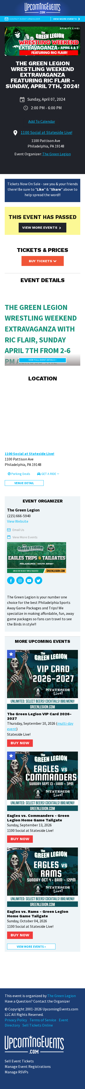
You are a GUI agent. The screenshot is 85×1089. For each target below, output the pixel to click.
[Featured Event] (11, 654)
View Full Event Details (42, 360)
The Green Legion (56, 154)
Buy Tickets (41, 261)
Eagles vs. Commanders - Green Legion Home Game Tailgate (38, 817)
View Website (17, 521)
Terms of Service (43, 1020)
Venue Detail (24, 483)
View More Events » (31, 946)
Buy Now (20, 743)
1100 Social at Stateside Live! (29, 453)
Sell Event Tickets (19, 1061)
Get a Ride (49, 474)
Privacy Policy (16, 1020)
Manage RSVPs (16, 1072)
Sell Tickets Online (37, 1025)
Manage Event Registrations (28, 1066)
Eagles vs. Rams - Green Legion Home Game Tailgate (37, 913)
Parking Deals (20, 474)
